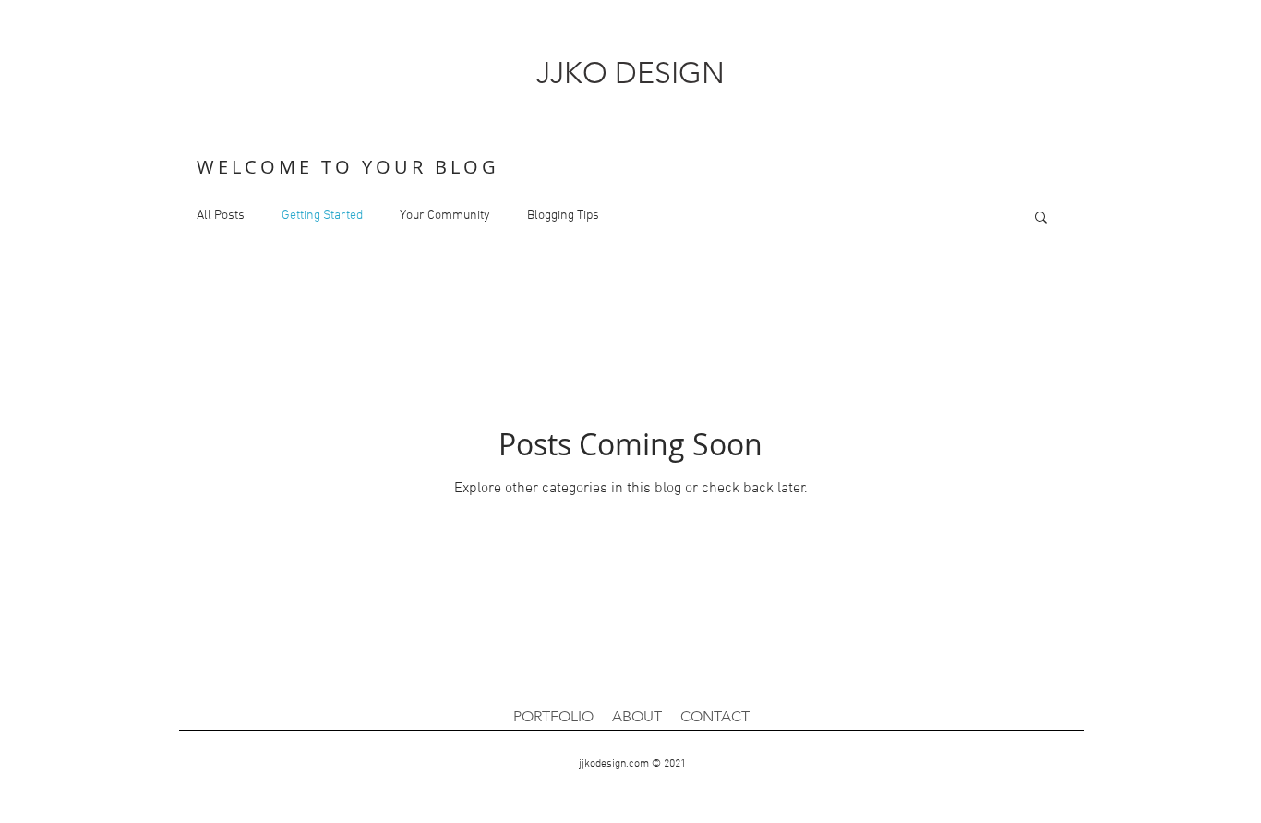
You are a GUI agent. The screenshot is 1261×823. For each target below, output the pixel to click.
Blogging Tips (563, 216)
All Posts (221, 216)
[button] (1041, 218)
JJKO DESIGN (630, 73)
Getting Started (322, 216)
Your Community (445, 216)
